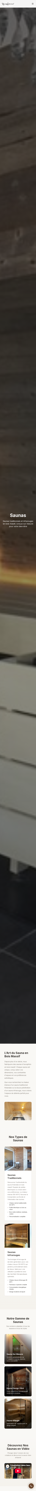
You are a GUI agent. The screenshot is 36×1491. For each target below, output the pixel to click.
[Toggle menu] (33, 4)
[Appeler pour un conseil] (31, 1486)
